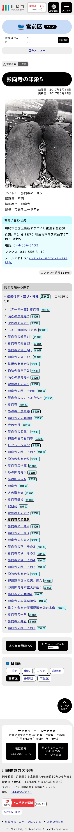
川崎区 (13, 670)
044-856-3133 (25, 245)
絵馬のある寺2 (23, 513)
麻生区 (44, 678)
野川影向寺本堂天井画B (29, 587)
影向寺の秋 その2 (26, 567)
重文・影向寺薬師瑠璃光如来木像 (36, 607)
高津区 (57, 670)
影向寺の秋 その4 (26, 560)
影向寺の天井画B (25, 418)
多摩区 (29, 678)
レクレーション (24, 445)
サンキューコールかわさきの (53, 751)
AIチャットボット (52, 645)
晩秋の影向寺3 (23, 573)
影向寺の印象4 (23, 526)
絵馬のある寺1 (23, 384)
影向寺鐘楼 (20, 499)
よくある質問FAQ (21, 645)
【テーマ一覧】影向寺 (28, 309)
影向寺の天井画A (25, 594)
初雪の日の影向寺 (25, 438)
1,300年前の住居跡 (27, 329)
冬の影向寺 (20, 492)
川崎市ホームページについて (23, 821)
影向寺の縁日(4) (24, 350)
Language (54, 11)
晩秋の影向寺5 (23, 458)
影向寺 (17, 404)
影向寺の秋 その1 (26, 628)
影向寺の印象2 (23, 539)
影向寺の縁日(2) (24, 343)
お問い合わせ (55, 821)
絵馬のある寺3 (23, 363)
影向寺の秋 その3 (26, 546)
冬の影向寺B (22, 472)
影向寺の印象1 (23, 431)
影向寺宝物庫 (22, 465)
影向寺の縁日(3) (24, 357)
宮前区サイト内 (13, 40)
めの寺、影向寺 (24, 411)
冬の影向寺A (22, 479)
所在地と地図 (12, 812)
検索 (65, 40)
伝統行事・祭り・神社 (28, 296)
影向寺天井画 (22, 621)
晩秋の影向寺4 (23, 377)
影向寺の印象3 (23, 533)
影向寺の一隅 (22, 614)
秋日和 (17, 506)
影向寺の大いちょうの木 (30, 397)
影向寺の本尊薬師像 (27, 600)
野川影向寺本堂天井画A (30, 580)
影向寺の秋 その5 (26, 553)
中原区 (41, 670)
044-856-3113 (21, 792)
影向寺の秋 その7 (26, 452)
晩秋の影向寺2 (23, 316)
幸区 (27, 670)
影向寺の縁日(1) (24, 336)
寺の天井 (19, 424)
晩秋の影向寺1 (23, 323)
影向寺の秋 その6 (26, 390)
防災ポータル (36, 7)
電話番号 (20, 751)
